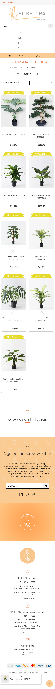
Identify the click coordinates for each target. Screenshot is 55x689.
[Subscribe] (46, 481)
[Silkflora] (27, 10)
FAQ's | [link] (44, 667)
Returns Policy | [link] (35, 667)
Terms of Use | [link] (12, 667)
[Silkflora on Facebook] (20, 489)
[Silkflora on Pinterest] (33, 489)
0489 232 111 (35, 645)
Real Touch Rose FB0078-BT (20, 679)
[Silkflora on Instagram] (27, 489)
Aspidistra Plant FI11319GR (13, 190)
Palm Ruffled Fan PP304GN (13, 129)
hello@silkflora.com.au (27, 650)
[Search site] (50, 21)
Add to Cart (14, 98)
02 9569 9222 (8, 3)
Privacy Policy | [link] (23, 667)
